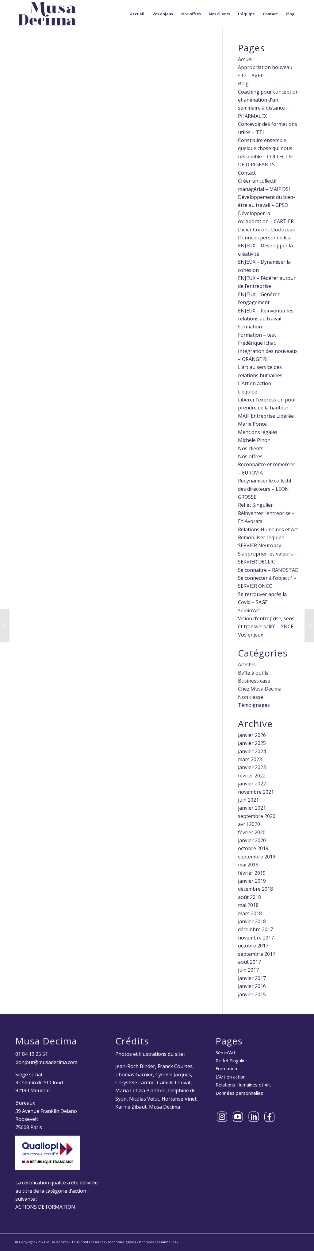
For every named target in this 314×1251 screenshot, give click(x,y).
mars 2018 (250, 913)
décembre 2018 (255, 888)
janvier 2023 (252, 767)
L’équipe (247, 391)
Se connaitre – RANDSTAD (268, 570)
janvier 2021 (252, 807)
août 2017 (249, 962)
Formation (250, 326)
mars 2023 (250, 759)
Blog (243, 83)
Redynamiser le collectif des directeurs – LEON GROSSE (265, 488)
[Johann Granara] (5, 625)
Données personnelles (264, 237)
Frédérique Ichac (257, 342)
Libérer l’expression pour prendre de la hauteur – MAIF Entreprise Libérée (267, 407)
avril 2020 (249, 824)
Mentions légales (258, 432)
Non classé (250, 697)
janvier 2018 (252, 921)
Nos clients (250, 448)
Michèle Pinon (254, 440)
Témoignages (254, 705)
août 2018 (249, 897)
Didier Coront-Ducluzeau (266, 229)
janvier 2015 (252, 994)
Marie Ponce (252, 423)
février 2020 (252, 832)
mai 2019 (248, 864)
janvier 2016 (252, 986)
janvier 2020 (252, 840)
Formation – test (257, 334)
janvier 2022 (252, 783)
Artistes (247, 664)
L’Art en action (254, 383)
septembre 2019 (256, 856)
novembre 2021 (256, 791)
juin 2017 (248, 969)
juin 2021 (248, 799)
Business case (254, 680)
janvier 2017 (252, 978)
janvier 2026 (252, 735)
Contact (247, 172)
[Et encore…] (309, 625)
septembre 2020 (256, 816)
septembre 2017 (256, 954)
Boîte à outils (253, 672)
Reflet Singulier (255, 505)
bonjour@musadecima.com (46, 1062)
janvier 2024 (252, 751)
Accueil (246, 59)
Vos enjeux (250, 634)
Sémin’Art (249, 610)
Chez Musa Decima (259, 688)
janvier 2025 (252, 743)
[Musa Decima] (47, 13)
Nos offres (250, 456)
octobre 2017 (253, 945)
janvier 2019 (252, 880)
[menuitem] (137, 13)
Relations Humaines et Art (268, 529)
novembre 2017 (256, 937)
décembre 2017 (255, 929)
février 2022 (252, 775)
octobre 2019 (253, 848)
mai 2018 (248, 905)
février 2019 (252, 873)
